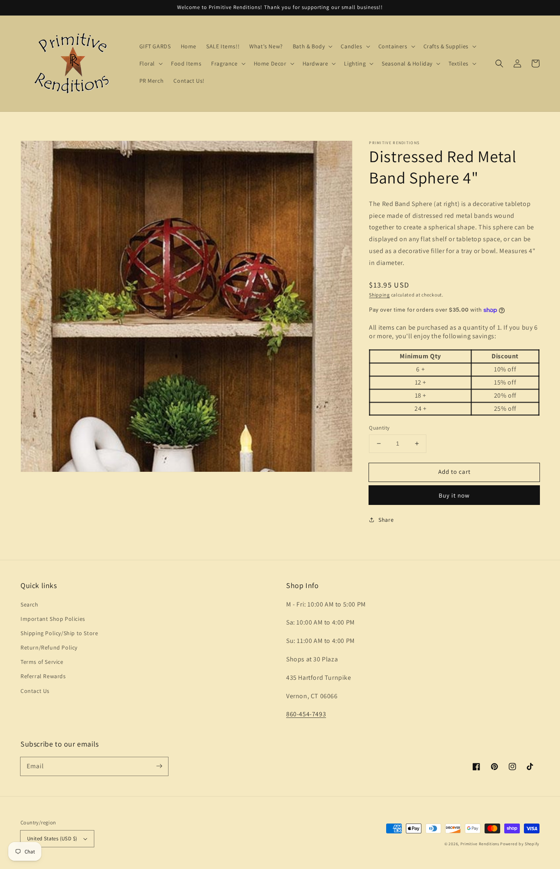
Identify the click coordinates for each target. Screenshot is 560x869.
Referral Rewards (43, 676)
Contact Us (35, 691)
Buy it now (454, 495)
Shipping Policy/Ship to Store (59, 633)
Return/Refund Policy (48, 647)
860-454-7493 (306, 714)
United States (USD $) (52, 838)
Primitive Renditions (479, 843)
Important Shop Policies (52, 618)
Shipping (379, 295)
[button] (499, 63)
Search (29, 604)
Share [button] (386, 519)
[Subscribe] (159, 766)
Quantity (379, 427)
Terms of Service (42, 661)
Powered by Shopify (520, 843)
